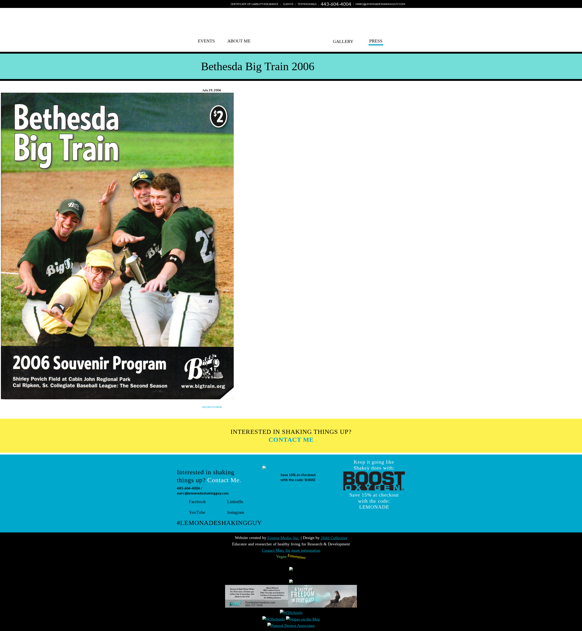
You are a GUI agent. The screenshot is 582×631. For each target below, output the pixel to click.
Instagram (235, 512)
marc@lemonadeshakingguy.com (380, 4)
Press (375, 40)
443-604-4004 (336, 4)
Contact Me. (224, 480)
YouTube (197, 512)
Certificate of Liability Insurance (254, 4)
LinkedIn (235, 501)
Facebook (197, 501)
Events (206, 40)
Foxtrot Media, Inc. (283, 538)
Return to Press (212, 407)
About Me (239, 40)
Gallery (343, 40)
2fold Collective (334, 538)
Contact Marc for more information (291, 550)
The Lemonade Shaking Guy (291, 33)
